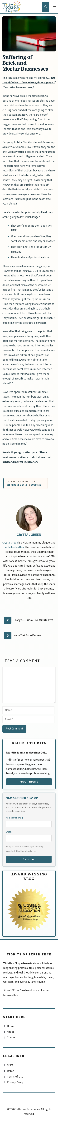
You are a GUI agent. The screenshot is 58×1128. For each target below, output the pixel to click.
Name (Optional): (15, 817)
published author (14, 547)
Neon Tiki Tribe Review (27, 635)
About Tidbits (29, 782)
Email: (10, 832)
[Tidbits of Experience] (12, 6)
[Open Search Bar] (45, 7)
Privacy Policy (15, 1082)
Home (10, 1026)
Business (36, 485)
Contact (12, 1037)
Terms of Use (15, 1077)
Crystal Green (29, 534)
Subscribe (28, 859)
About (10, 1032)
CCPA (10, 1065)
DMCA (10, 1071)
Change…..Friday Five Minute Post (33, 620)
